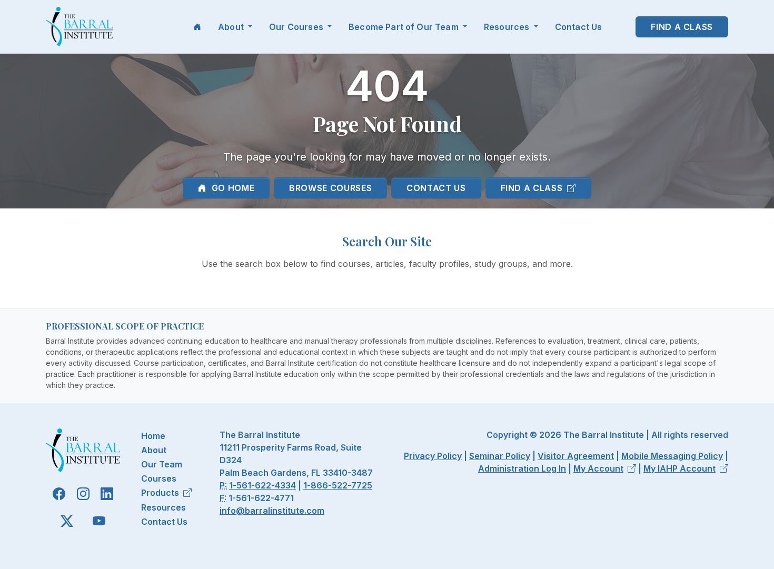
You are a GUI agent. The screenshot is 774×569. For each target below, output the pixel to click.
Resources (163, 507)
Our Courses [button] (297, 27)
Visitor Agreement (576, 456)
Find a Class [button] (682, 27)
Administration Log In (522, 468)
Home (153, 436)
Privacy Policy (433, 456)
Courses (158, 478)
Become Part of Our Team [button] (405, 27)
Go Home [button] (231, 188)
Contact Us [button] (435, 188)
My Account (598, 468)
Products (160, 492)
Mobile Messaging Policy (672, 456)
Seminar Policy (499, 456)
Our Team (161, 464)
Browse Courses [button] (330, 188)
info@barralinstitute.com (272, 510)
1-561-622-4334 (262, 485)
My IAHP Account (679, 468)
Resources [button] (508, 27)
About (153, 450)
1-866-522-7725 (337, 485)
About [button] (232, 27)
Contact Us (578, 27)
